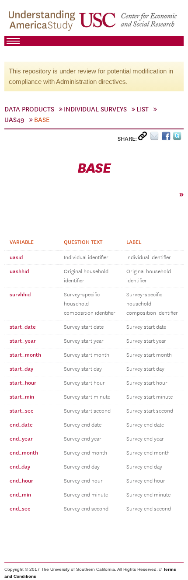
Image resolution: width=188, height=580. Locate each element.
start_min (22, 396)
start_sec (21, 410)
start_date (23, 326)
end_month (24, 452)
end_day (20, 466)
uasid (16, 257)
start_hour (23, 382)
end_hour (21, 480)
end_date (21, 424)
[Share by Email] (156, 138)
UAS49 (14, 120)
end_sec (20, 508)
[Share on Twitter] (178, 138)
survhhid (20, 294)
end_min (20, 494)
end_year (21, 438)
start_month (25, 354)
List (142, 109)
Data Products (29, 109)
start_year (23, 340)
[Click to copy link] (144, 138)
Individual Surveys (95, 109)
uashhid (19, 271)
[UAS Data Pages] (43, 22)
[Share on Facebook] (167, 138)
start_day (21, 368)
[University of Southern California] (128, 22)
